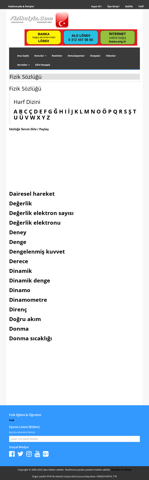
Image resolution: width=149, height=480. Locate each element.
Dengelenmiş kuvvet (37, 251)
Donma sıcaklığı (30, 338)
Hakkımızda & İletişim (21, 6)
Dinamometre (28, 299)
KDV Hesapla (42, 64)
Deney (17, 232)
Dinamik (20, 270)
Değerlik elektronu (35, 222)
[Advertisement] (74, 160)
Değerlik (20, 203)
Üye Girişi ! (113, 6)
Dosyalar (95, 55)
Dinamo (19, 290)
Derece (18, 261)
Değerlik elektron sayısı (41, 213)
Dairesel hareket (32, 193)
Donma (19, 328)
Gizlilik (130, 6)
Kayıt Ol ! (96, 6)
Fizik (11, 420)
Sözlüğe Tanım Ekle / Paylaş (29, 129)
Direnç (18, 309)
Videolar (111, 55)
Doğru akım (25, 319)
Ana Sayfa (23, 55)
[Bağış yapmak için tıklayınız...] (81, 37)
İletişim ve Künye (121, 469)
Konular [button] (39, 55)
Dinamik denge (29, 280)
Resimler (57, 55)
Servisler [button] (22, 64)
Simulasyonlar (76, 55)
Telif (141, 6)
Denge (17, 242)
